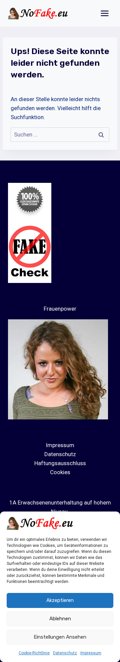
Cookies (60, 472)
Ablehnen (60, 619)
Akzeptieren (60, 600)
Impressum (90, 653)
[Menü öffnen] (104, 13)
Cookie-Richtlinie (34, 653)
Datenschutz (65, 653)
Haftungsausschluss (60, 463)
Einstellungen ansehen (60, 637)
